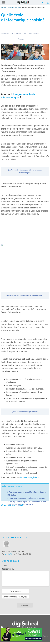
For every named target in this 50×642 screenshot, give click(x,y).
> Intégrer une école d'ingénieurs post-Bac (26, 498)
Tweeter (21, 39)
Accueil (25, 2)
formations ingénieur (29, 477)
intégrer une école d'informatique (18, 96)
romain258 (9, 554)
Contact (46, 636)
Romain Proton (21, 33)
